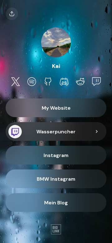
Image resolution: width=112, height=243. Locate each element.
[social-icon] (15, 82)
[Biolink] (56, 230)
